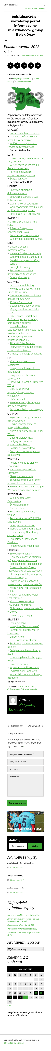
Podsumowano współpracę (24, 545)
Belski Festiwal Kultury (22, 285)
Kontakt (42, 8)
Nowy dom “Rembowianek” (24, 626)
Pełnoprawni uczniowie (22, 525)
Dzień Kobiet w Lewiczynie (24, 203)
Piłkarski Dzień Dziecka (22, 343)
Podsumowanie (13, 689)
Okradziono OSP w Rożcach (18, 929)
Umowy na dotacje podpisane (26, 353)
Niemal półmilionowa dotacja (25, 253)
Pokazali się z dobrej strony (24, 235)
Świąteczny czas (19, 664)
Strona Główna (31, 8)
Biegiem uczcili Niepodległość (26, 563)
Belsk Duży (15, 55)
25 (15, 997)
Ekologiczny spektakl (21, 553)
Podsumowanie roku (29, 689)
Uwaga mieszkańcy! (15, 875)
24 (10, 997)
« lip (9, 1005)
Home (6, 55)
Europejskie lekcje (19, 277)
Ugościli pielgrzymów (21, 437)
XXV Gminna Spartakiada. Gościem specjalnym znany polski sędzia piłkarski (22, 319)
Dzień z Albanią (18, 623)
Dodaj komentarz (24, 81)
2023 (22, 686)
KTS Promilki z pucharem (23, 640)
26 (20, 997)
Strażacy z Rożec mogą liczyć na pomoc (23, 932)
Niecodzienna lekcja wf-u (17, 925)
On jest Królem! (18, 636)
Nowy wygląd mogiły (21, 615)
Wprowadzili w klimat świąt (24, 667)
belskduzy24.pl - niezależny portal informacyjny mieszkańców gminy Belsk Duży (25, 25)
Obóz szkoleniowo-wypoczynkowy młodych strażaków (20, 392)
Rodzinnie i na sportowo (23, 448)
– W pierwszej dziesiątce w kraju (25, 238)
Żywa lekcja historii (20, 504)
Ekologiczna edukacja (21, 476)
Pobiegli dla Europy (20, 267)
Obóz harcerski (18, 399)
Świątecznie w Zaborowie (23, 670)
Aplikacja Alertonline (15, 888)
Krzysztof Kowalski (21, 78)
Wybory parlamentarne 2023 (25, 528)
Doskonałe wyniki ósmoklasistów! (21, 915)
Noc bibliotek (17, 508)
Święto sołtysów (18, 178)
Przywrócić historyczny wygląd (26, 409)
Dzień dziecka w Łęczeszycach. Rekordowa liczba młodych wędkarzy (25, 330)
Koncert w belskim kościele (24, 133)
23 (41, 993)
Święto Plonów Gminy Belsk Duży (20, 863)
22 (36, 993)
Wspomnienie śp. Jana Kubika (26, 256)
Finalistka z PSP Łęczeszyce (25, 213)
